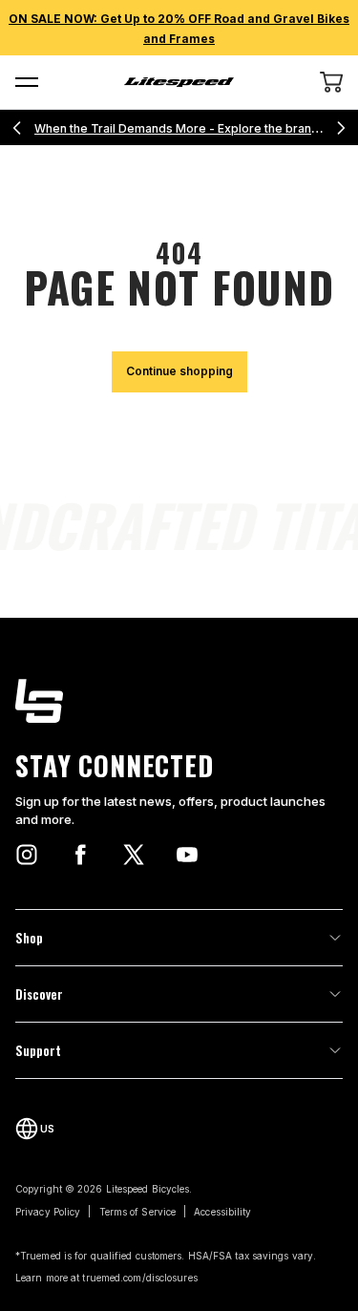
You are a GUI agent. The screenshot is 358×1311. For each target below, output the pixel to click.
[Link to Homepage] (179, 701)
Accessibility (222, 1211)
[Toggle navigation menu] (26, 82)
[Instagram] (26, 854)
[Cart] (331, 82)
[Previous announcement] (17, 127)
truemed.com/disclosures (139, 1277)
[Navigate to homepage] (178, 82)
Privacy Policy (47, 1211)
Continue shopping (179, 371)
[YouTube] (187, 854)
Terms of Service (138, 1211)
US (47, 1128)
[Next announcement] (340, 127)
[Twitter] (133, 854)
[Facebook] (80, 854)
